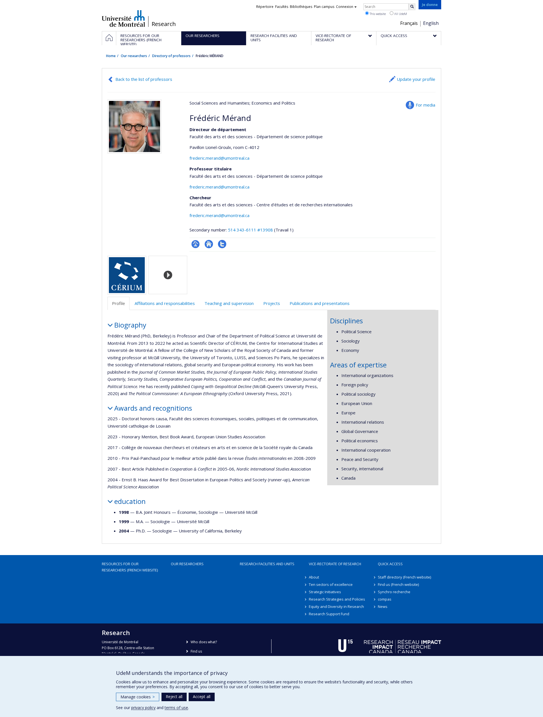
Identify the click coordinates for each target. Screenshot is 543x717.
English (431, 23)
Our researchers (134, 55)
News (382, 606)
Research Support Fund (329, 613)
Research (164, 24)
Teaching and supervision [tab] (229, 303)
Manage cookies (137, 696)
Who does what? (204, 642)
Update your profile (416, 79)
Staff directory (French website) (404, 577)
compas (384, 599)
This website (377, 14)
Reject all (174, 696)
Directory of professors (171, 55)
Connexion (344, 6)
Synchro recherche (394, 591)
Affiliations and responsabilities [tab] (165, 303)
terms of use (176, 707)
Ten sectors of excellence (331, 584)
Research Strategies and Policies (337, 599)
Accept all (201, 696)
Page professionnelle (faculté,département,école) (195, 244)
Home (111, 55)
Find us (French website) (398, 584)
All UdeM (400, 14)
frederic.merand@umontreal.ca (219, 158)
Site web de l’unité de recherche (208, 244)
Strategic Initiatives (325, 591)
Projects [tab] (271, 303)
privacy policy (143, 707)
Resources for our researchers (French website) (130, 567)
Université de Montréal (123, 18)
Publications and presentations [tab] (320, 303)
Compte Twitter (222, 244)
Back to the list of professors (143, 79)
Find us (196, 651)
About (314, 577)
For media (425, 105)
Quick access (390, 563)
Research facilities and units (267, 563)
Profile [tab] (118, 303)
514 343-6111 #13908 (250, 230)
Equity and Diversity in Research (336, 606)
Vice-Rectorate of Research (335, 563)
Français (409, 23)
